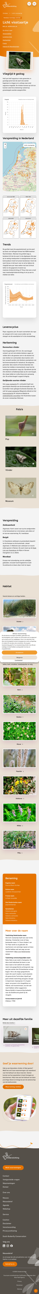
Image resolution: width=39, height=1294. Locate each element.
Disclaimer (19, 1285)
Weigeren (19, 657)
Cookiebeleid (18, 660)
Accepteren (19, 652)
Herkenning (7, 40)
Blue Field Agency (19, 1277)
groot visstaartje (13, 391)
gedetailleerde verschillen (11, 396)
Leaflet (25, 142)
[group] (16, 1041)
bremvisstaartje (8, 393)
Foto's (5, 43)
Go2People (22, 1275)
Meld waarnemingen (13, 1167)
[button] (5, 144)
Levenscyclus (7, 37)
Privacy (19, 1281)
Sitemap (19, 1289)
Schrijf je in (9, 1264)
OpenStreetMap (29, 142)
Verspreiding (7, 34)
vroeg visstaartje (11, 384)
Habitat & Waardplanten (11, 46)
